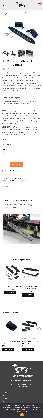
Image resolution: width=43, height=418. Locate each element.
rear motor (20, 180)
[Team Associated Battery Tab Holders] (31, 326)
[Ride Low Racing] (21, 5)
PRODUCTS (5, 392)
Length (4, 150)
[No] (40, 410)
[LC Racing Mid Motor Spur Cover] (11, 326)
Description (5, 186)
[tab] (21, 187)
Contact (4, 398)
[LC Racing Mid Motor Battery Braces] (30, 272)
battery (7, 180)
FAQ (3, 401)
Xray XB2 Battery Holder (12, 286)
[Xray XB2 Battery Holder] (12, 272)
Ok (22, 415)
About (4, 395)
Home (3, 12)
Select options (9, 292)
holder (12, 180)
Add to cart (17, 164)
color (4, 140)
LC (22, 178)
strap (25, 180)
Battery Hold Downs (13, 12)
